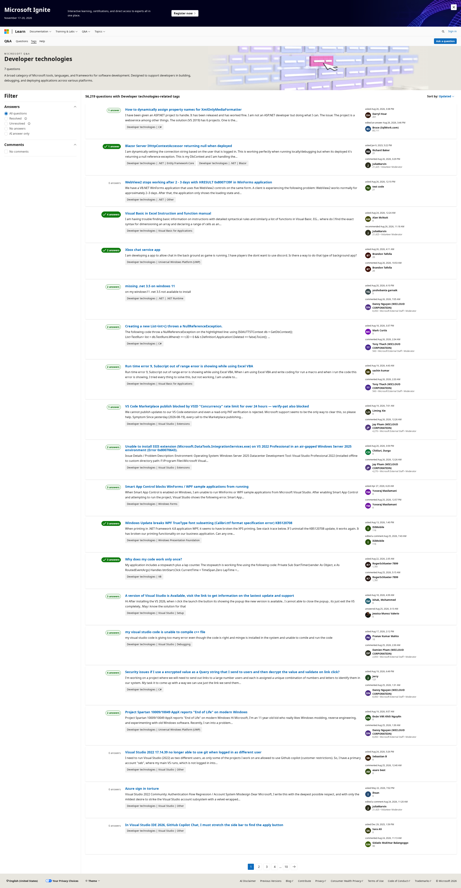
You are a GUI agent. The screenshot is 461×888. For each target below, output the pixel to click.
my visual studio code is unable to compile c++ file (165, 632)
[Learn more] (25, 118)
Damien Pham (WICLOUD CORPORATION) (388, 651)
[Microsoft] (6, 31)
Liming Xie (379, 410)
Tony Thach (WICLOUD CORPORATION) (386, 346)
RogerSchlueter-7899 (385, 563)
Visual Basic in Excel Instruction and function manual (168, 213)
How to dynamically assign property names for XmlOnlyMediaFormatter (183, 109)
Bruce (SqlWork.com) (385, 127)
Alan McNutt (380, 217)
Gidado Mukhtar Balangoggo (390, 842)
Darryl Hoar (379, 114)
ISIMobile (378, 527)
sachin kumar (380, 370)
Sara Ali (377, 829)
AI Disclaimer (248, 881)
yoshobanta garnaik (384, 290)
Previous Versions (270, 881)
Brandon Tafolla (382, 254)
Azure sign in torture (142, 788)
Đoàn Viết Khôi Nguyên (386, 716)
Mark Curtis (379, 330)
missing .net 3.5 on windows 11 (150, 286)
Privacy (319, 881)
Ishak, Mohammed (384, 599)
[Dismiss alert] (454, 7)
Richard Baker (381, 150)
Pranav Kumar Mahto (385, 636)
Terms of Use (376, 881)
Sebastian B (379, 756)
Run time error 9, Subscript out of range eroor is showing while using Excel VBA (189, 366)
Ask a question (445, 41)
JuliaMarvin (379, 164)
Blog (288, 881)
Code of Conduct (398, 881)
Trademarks (422, 881)
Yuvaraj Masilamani (384, 490)
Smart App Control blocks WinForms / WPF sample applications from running (187, 486)
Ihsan (375, 792)
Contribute (304, 881)
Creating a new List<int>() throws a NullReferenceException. (173, 326)
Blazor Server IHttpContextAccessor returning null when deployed (178, 146)
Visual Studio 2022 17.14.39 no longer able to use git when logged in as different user (193, 752)
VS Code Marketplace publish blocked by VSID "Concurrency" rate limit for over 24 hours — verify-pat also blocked (217, 406)
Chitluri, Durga (381, 450)
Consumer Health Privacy (346, 881)
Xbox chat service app (142, 249)
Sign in (452, 31)
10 (286, 867)
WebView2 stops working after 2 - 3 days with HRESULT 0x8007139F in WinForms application (198, 182)
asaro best (378, 770)
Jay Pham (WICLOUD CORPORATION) (385, 426)
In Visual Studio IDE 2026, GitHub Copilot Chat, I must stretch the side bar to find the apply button (204, 825)
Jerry (375, 676)
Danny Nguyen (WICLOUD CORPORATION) (388, 305)
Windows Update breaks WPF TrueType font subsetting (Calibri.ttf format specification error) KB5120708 (208, 523)
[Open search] (443, 31)
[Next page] (294, 867)
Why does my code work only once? (153, 559)
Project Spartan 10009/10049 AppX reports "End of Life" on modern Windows (186, 712)
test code (378, 186)
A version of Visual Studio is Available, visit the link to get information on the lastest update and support (209, 595)
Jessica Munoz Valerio (385, 613)
